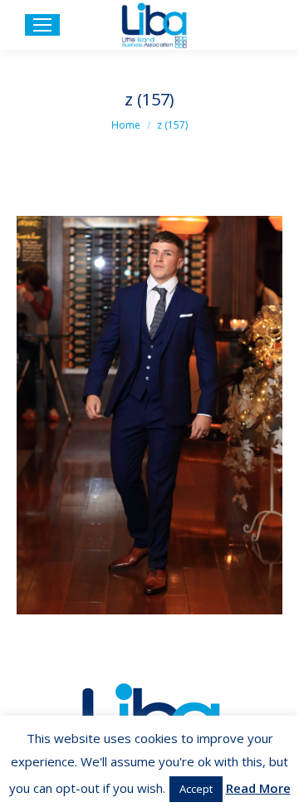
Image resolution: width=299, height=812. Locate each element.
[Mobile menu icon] (42, 25)
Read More (258, 788)
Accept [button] (196, 788)
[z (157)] (149, 415)
